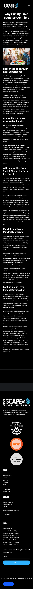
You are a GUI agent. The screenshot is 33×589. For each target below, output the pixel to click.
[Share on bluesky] (21, 373)
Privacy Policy (28, 578)
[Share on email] (25, 373)
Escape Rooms (7, 475)
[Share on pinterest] (14, 373)
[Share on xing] (23, 373)
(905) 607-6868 (7, 514)
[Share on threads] (12, 373)
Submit (16, 562)
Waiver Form (6, 491)
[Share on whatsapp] (19, 373)
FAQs (4, 484)
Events (5, 478)
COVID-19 (6, 480)
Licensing (5, 482)
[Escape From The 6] (11, 5)
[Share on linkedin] (16, 373)
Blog (4, 487)
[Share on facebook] (8, 373)
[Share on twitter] (10, 373)
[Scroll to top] (29, 585)
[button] (29, 5)
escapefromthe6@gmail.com (11, 510)
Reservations (6, 489)
